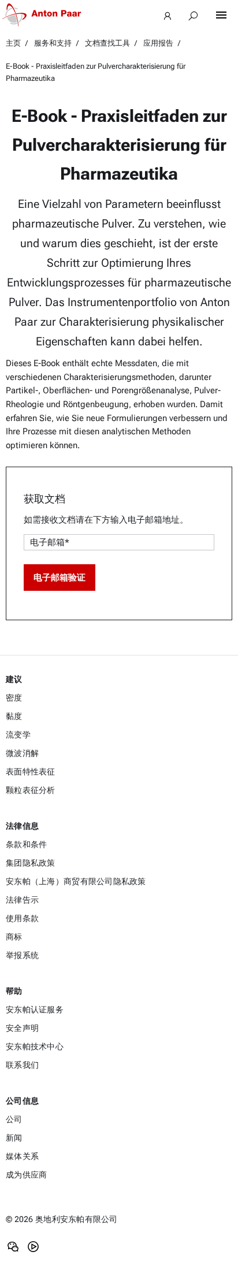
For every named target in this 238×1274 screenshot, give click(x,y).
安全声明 (22, 1028)
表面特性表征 (30, 771)
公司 (14, 1119)
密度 (14, 697)
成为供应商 (26, 1174)
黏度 (14, 716)
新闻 (14, 1137)
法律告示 (22, 899)
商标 (14, 936)
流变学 (18, 734)
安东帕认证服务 (35, 1009)
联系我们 (22, 1065)
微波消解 (22, 753)
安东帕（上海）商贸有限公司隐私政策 (76, 881)
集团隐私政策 (30, 862)
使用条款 (22, 918)
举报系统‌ (22, 955)
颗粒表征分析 (30, 790)
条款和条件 (26, 844)
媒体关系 (22, 1156)
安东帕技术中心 (35, 1046)
